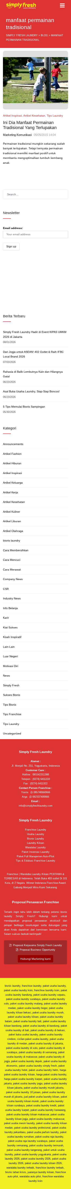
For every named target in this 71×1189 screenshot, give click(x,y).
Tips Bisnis (9, 704)
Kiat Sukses (10, 627)
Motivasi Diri (10, 666)
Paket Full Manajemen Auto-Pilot (35, 856)
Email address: (13, 228)
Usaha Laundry (35, 834)
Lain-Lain (9, 646)
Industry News (12, 598)
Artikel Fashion (12, 453)
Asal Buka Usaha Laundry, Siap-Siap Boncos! (31, 391)
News (6, 675)
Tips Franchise (12, 714)
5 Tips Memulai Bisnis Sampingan (24, 406)
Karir (6, 617)
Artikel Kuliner (11, 511)
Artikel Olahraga (13, 531)
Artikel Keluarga (13, 482)
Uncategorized (12, 733)
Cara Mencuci (11, 559)
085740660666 (41, 792)
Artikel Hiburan (12, 463)
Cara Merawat (12, 569)
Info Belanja (10, 608)
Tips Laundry (55, 115)
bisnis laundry (11, 540)
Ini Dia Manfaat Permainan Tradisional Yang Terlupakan (30, 125)
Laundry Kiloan (35, 842)
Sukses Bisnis (11, 694)
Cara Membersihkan (15, 550)
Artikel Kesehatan (34, 115)
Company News (13, 579)
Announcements (13, 444)
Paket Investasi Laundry (36, 851)
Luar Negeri (10, 656)
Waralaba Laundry (35, 847)
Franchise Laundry (35, 829)
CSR (6, 588)
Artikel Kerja (10, 492)
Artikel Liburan (12, 521)
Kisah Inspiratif (12, 637)
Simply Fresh (11, 685)
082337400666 (40, 796)
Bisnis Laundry (35, 838)
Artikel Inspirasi (12, 115)
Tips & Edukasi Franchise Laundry (35, 860)
